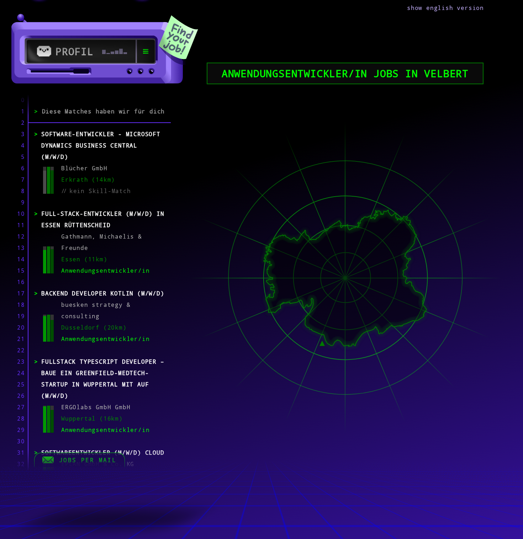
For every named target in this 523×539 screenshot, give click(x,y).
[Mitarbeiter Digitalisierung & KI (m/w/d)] (322, 342)
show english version (445, 8)
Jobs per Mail (87, 460)
